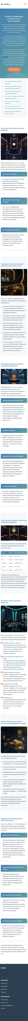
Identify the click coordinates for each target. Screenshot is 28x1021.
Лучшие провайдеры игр (7, 1005)
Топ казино (3, 992)
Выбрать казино (14, 69)
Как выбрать (4, 989)
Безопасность (4, 1002)
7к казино (5, 57)
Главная (3, 1008)
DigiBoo (7, 4)
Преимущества (4, 986)
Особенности (4, 983)
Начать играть (4, 999)
